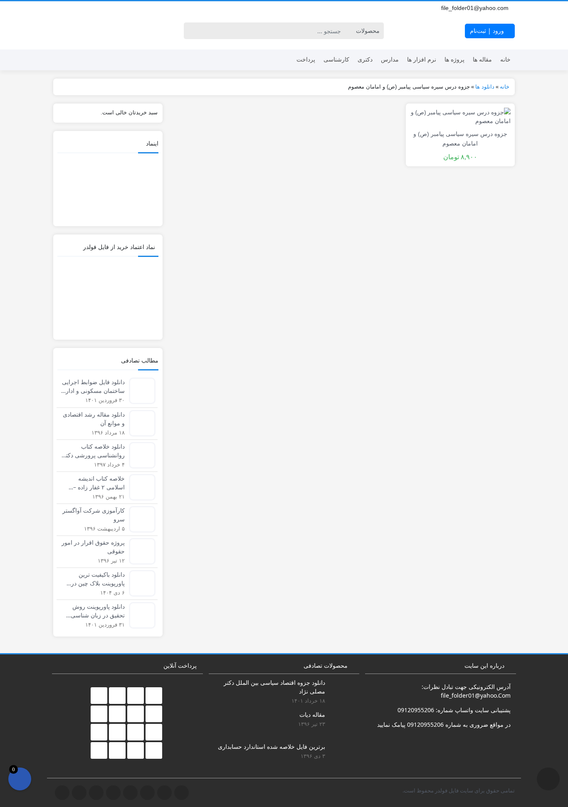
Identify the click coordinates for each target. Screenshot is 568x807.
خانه (505, 59)
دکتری (365, 59)
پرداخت (305, 59)
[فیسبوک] (58, 8)
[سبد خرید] (19, 779)
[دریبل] (113, 8)
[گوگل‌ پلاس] (67, 8)
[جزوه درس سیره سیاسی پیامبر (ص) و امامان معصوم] (460, 115)
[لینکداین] (104, 8)
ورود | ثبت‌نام (488, 31)
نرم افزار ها (421, 59)
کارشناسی (336, 59)
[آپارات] (122, 8)
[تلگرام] (76, 8)
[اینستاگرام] (85, 8)
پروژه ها (454, 59)
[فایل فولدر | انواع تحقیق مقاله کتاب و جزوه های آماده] (82, 30)
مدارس (390, 59)
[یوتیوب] (94, 8)
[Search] (191, 30)
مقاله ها (482, 59)
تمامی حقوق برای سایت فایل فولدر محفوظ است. (459, 790)
